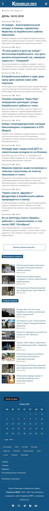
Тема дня (14, 455)
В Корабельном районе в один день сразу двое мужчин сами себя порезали (23, 79)
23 (36, 429)
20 (19, 429)
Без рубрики (7, 447)
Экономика (24, 455)
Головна (5, 465)
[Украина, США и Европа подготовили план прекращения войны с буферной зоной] (8, 345)
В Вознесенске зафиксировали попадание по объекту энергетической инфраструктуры (32, 279)
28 (24, 433)
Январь (17, 11)
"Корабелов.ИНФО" (13, 492)
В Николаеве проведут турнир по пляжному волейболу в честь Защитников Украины (29, 378)
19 (13, 429)
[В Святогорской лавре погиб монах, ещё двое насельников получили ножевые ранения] (8, 268)
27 (19, 433)
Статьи (5, 455)
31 (42, 433)
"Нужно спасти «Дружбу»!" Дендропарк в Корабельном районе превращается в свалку (23, 196)
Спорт (39, 451)
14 (24, 424)
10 (42, 419)
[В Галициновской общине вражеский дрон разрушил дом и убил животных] (8, 291)
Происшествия (28, 451)
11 (7, 424)
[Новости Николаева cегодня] (24, 4)
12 (13, 424)
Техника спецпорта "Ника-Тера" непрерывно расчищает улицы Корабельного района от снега (20, 102)
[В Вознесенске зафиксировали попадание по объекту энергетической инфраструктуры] (8, 279)
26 (13, 433)
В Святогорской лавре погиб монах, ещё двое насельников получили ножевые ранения (31, 267)
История (25, 447)
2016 (11, 11)
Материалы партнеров (11, 479)
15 (30, 424)
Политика (16, 451)
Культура (34, 447)
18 (7, 429)
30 (36, 433)
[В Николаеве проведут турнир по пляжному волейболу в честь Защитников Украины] (8, 379)
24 (42, 429)
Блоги (17, 447)
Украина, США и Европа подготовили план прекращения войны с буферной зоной (32, 345)
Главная (6, 11)
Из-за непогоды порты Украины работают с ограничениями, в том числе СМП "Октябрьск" (22, 221)
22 (30, 429)
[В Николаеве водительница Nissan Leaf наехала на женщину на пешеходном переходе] (8, 357)
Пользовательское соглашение (14, 473)
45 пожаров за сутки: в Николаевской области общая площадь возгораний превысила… (31, 323)
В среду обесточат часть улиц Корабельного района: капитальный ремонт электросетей (31, 311)
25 (7, 433)
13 (19, 424)
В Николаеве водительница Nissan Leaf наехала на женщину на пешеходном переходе (30, 356)
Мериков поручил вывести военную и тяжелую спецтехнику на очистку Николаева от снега (24, 171)
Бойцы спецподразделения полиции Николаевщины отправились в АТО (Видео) (23, 127)
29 (30, 433)
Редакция (5, 469)
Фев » (12, 439)
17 (42, 424)
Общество (6, 451)
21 (24, 429)
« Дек (6, 439)
